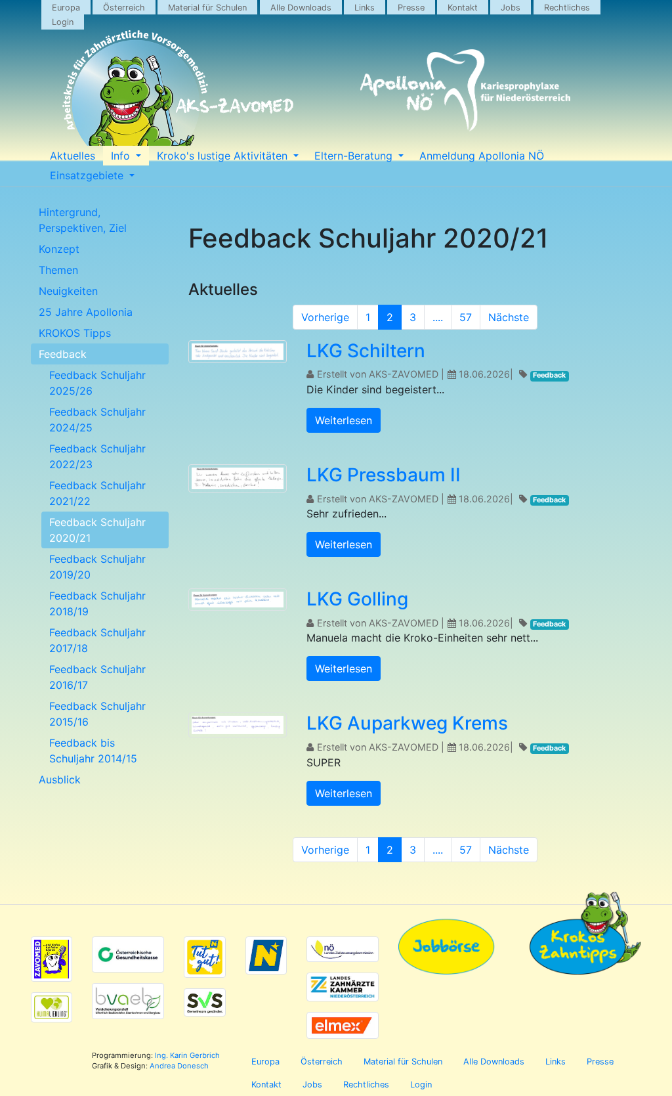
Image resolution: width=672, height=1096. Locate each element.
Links (364, 7)
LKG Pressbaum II (383, 475)
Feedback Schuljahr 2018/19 (97, 603)
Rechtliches (567, 7)
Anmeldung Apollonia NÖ (481, 155)
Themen (58, 269)
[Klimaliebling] (51, 1007)
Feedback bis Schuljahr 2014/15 (93, 750)
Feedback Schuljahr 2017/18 (97, 640)
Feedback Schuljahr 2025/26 (97, 382)
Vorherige (325, 317)
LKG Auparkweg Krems (407, 723)
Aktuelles (72, 155)
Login (63, 22)
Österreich (124, 7)
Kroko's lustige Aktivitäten (224, 155)
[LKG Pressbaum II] (237, 480)
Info (122, 155)
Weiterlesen (343, 420)
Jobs (510, 7)
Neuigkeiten (68, 290)
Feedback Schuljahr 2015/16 (97, 713)
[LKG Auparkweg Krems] (237, 727)
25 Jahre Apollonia (86, 311)
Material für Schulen (207, 7)
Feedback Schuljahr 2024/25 (97, 419)
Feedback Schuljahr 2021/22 (97, 493)
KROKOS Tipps (75, 333)
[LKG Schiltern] (237, 353)
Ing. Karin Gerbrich (187, 1055)
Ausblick (60, 779)
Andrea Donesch (179, 1065)
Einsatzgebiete (88, 175)
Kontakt (463, 7)
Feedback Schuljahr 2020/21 (97, 529)
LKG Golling (357, 599)
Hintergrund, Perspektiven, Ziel (83, 220)
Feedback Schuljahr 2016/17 (97, 677)
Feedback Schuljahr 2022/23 (97, 456)
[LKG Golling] (237, 601)
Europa (66, 7)
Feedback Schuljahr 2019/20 (97, 566)
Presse (411, 7)
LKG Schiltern (365, 351)
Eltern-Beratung (355, 155)
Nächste (508, 317)
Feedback (63, 354)
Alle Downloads (300, 7)
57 (465, 317)
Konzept (59, 248)
